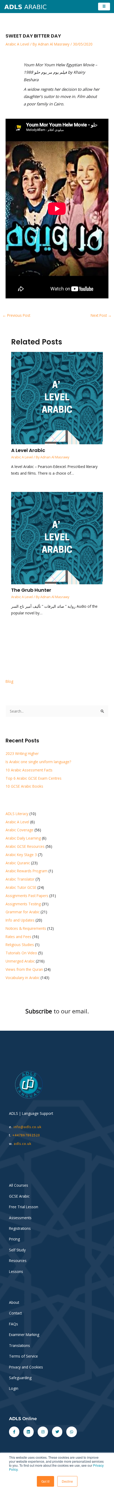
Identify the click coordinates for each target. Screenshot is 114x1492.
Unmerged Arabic (20, 961)
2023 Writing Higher (22, 753)
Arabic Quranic (18, 862)
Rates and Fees (18, 936)
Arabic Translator (20, 879)
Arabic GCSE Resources (25, 846)
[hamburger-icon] (104, 6)
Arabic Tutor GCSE (21, 887)
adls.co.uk (23, 1143)
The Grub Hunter (31, 590)
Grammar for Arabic (23, 911)
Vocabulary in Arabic (23, 977)
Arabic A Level (17, 44)
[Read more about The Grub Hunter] (57, 537)
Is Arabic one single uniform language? (38, 761)
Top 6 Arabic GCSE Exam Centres (34, 778)
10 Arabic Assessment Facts (29, 769)
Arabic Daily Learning (23, 838)
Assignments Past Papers (27, 895)
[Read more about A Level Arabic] (57, 397)
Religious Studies (20, 944)
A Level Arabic (28, 450)
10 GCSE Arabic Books (24, 786)
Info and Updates (20, 920)
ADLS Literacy (17, 813)
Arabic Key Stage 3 (21, 854)
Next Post (101, 315)
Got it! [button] (45, 1481)
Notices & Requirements (26, 928)
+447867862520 (26, 1135)
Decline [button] (67, 1481)
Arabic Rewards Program (26, 870)
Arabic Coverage (19, 829)
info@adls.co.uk (28, 1127)
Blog (9, 681)
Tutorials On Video (21, 952)
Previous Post (16, 315)
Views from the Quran (24, 969)
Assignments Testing (23, 903)
